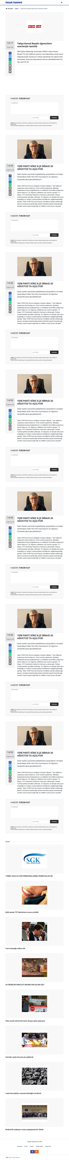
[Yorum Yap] (10, 71)
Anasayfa (19, 1146)
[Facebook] (10, 53)
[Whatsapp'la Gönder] (10, 62)
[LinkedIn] (10, 59)
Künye (26, 1146)
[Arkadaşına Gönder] (10, 65)
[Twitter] (10, 56)
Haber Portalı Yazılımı (14, 1157)
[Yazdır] (10, 68)
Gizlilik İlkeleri (39, 1146)
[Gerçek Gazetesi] (13, 2)
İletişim (32, 1146)
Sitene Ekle (48, 1146)
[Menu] (62, 2)
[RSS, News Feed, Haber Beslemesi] (36, 1151)
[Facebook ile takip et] (32, 1151)
